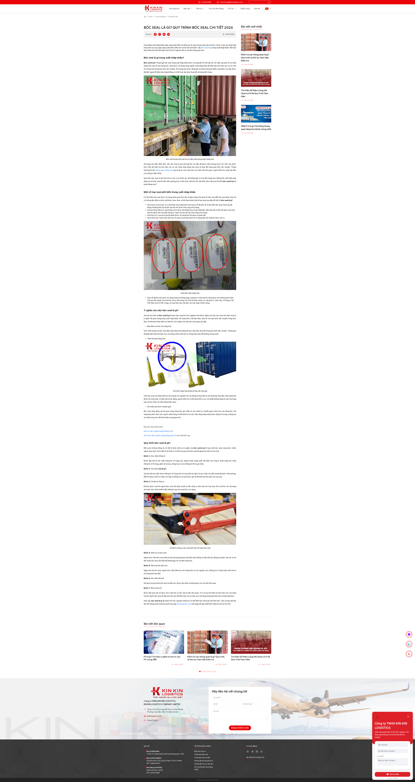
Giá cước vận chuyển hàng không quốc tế (160, 435)
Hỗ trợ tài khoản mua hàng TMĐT (203, 768)
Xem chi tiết (179, 664)
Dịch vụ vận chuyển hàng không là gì (158, 431)
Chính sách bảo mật (201, 754)
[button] (268, 9)
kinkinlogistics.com (184, 604)
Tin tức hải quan (160, 17)
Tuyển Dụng (245, 9)
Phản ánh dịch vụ (200, 751)
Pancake (396, 778)
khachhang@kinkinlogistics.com (231, 2)
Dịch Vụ (199, 9)
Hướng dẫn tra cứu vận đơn (203, 764)
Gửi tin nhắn (394, 774)
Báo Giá (187, 9)
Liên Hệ (257, 9)
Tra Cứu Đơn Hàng (216, 9)
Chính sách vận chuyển (202, 758)
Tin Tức (231, 9)
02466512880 (206, 2)
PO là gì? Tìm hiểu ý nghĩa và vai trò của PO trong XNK (162, 658)
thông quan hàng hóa (164, 170)
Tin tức (150, 17)
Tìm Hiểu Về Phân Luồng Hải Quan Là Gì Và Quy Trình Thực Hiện (250, 658)
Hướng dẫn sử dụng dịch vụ (203, 761)
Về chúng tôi (174, 9)
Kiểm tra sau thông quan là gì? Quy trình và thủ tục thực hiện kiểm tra (205, 658)
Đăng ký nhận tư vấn (240, 728)
